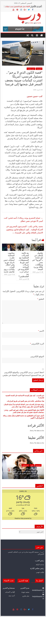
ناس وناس (25, 465)
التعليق (40, 299)
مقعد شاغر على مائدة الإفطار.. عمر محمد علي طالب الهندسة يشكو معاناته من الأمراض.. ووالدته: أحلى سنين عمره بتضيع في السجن (22, 471)
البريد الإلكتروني (37, 344)
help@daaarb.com (38, 597)
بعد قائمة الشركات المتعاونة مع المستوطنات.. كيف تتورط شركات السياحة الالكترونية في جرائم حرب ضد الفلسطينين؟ (23, 264)
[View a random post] (27, 35)
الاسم (41, 331)
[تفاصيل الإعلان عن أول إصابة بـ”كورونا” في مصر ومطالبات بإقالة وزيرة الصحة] (37, 245)
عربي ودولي (31, 69)
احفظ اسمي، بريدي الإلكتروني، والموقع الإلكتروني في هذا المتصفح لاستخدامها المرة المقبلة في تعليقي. (23, 373)
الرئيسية (39, 69)
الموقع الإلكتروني (37, 356)
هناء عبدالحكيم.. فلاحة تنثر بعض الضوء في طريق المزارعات (25, 401)
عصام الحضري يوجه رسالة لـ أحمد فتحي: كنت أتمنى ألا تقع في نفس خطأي (23, 219)
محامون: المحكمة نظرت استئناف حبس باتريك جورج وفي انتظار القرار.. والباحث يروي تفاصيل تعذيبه (9, 262)
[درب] (41, 35)
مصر (32, 465)
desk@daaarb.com (38, 591)
